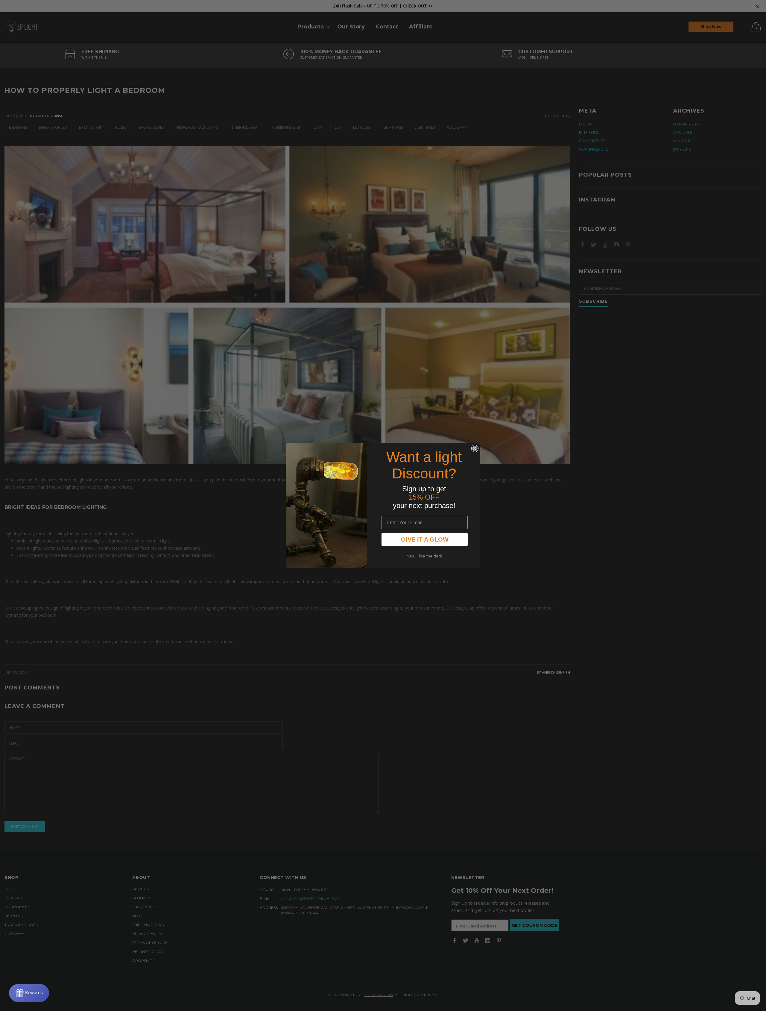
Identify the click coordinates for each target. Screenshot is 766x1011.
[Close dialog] (475, 448)
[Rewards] (29, 993)
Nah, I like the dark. (424, 556)
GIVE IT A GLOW (425, 539)
